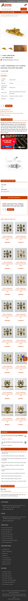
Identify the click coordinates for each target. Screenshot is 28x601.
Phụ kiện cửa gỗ (9, 14)
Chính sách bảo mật (7, 529)
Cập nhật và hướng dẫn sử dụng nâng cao (11, 476)
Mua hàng (8, 106)
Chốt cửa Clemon (8, 113)
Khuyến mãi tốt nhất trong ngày (9, 540)
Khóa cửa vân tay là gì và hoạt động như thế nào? (13, 473)
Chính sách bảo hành (7, 527)
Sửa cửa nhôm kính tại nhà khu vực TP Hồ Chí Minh (13, 481)
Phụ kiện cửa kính (7, 576)
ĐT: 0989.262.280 (6, 582)
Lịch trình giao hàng (7, 542)
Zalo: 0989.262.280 (7, 586)
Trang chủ (3, 14)
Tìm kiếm (24, 9)
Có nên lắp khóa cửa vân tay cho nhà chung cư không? (12, 470)
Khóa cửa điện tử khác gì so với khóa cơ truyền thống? (12, 466)
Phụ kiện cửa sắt (7, 573)
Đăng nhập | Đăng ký (22, 1)
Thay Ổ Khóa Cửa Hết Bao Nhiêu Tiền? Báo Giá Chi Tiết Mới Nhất (13, 452)
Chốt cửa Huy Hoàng (18, 113)
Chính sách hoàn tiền (7, 536)
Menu (24, 12)
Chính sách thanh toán (7, 538)
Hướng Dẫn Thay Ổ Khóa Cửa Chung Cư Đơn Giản (13, 462)
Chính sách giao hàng (7, 534)
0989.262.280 (10, 509)
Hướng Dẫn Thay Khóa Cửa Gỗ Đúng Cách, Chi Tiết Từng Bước (13, 459)
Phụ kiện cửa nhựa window (9, 580)
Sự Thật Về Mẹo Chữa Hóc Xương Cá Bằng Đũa (12, 455)
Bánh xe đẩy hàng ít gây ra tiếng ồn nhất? (11, 478)
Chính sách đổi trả (6, 531)
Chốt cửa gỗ (16, 14)
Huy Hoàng (7, 115)
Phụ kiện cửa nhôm (7, 578)
